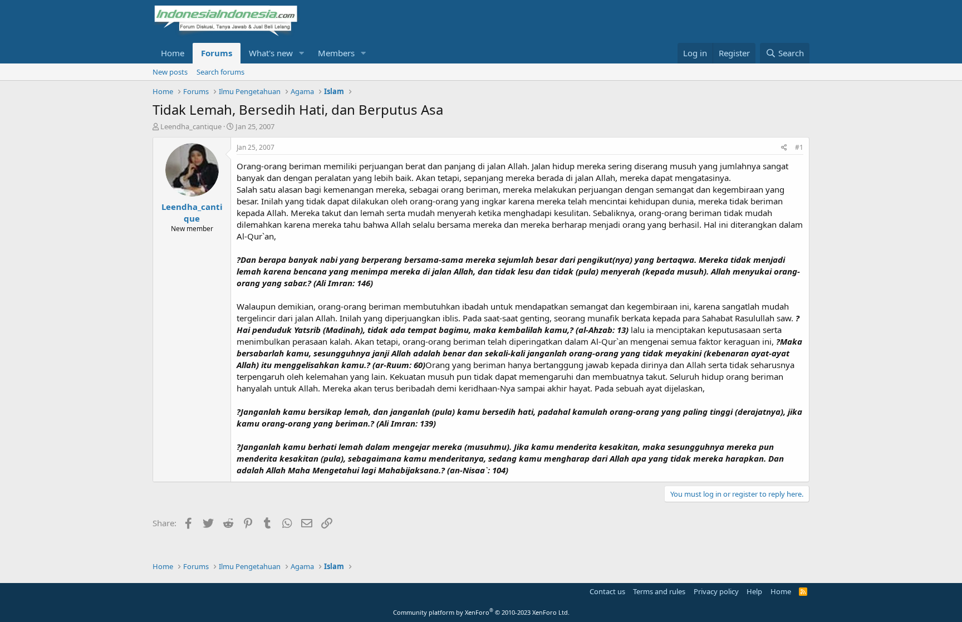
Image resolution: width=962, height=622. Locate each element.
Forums (216, 52)
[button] (302, 53)
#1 (799, 147)
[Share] (784, 147)
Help (754, 591)
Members (336, 52)
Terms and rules (659, 591)
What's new (271, 52)
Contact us (607, 591)
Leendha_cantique (191, 126)
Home (172, 52)
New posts (170, 72)
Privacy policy (716, 591)
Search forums (220, 72)
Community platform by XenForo (481, 612)
